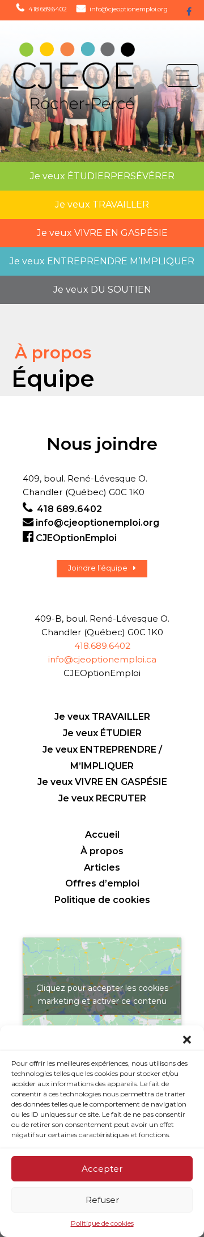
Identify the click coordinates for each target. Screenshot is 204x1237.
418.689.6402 (102, 645)
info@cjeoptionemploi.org (129, 9)
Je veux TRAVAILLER (102, 716)
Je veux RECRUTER (102, 798)
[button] (187, 1039)
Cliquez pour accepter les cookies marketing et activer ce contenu (102, 994)
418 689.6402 (47, 9)
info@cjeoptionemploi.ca (102, 659)
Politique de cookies (102, 1223)
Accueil (102, 834)
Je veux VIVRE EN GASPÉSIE (102, 781)
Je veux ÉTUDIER (102, 733)
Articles (102, 867)
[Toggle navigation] (182, 75)
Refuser (102, 1199)
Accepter (102, 1168)
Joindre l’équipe (98, 568)
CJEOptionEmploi (76, 538)
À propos (102, 851)
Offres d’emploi (102, 883)
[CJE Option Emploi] (63, 75)
